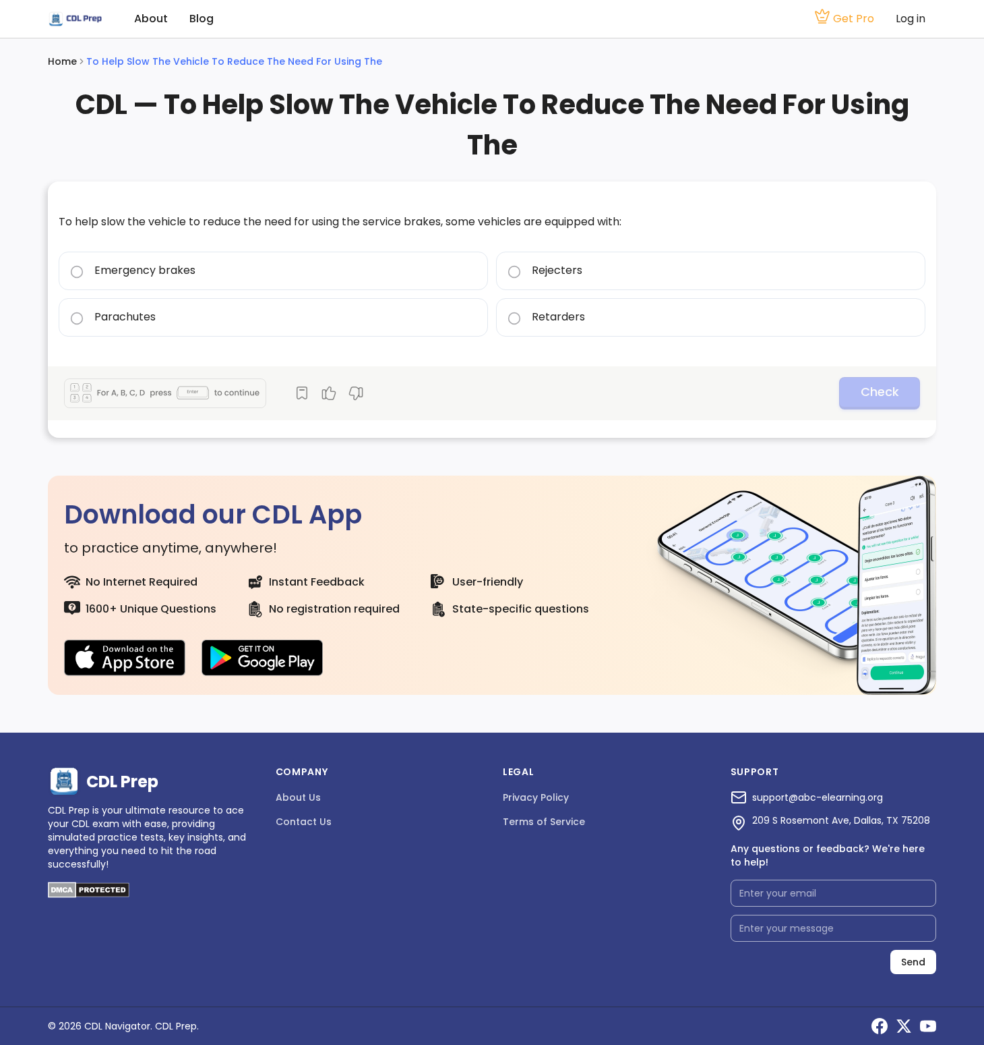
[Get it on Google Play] (262, 658)
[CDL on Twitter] (904, 1026)
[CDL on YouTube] (928, 1026)
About (151, 18)
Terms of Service (544, 821)
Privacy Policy (536, 797)
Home (62, 61)
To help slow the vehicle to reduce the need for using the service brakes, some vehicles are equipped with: (340, 221)
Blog (201, 18)
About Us (298, 797)
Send (913, 962)
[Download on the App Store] (124, 658)
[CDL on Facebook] (879, 1026)
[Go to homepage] (75, 19)
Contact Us (304, 821)
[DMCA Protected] (88, 894)
